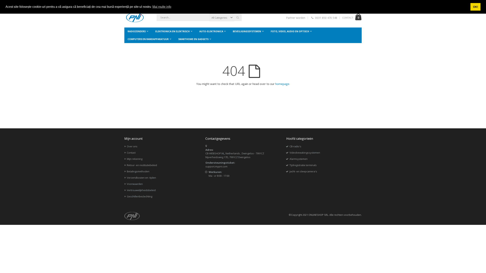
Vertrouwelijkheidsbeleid (141, 190)
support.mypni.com (216, 166)
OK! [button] (475, 6)
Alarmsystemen (299, 159)
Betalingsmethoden (138, 171)
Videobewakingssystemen (305, 152)
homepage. (282, 84)
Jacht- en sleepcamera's (303, 171)
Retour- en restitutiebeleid (142, 165)
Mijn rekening (134, 159)
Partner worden (295, 18)
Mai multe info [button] (161, 6)
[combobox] (199, 17)
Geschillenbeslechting (139, 196)
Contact (131, 152)
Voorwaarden (135, 184)
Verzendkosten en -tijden (141, 177)
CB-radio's (295, 146)
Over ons (132, 146)
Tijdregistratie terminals (303, 165)
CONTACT (347, 17)
